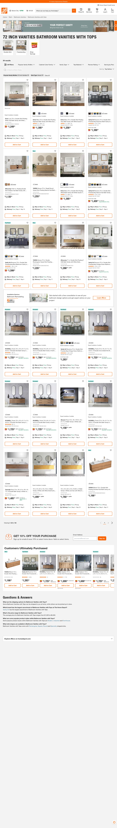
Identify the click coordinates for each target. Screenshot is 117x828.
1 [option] (104, 523)
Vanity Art (6, 609)
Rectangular (33, 626)
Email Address (77, 535)
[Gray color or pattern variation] (39, 113)
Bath (10, 17)
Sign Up (102, 538)
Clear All (47, 75)
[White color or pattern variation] (37, 113)
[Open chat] (115, 26)
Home (5, 17)
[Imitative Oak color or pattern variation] (6, 184)
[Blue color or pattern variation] (95, 113)
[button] (106, 69)
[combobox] (53, 11)
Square (40, 626)
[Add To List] (27, 80)
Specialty (54, 626)
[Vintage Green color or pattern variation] (97, 113)
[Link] (16, 113)
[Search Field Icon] (74, 11)
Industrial (56, 620)
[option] (112, 523)
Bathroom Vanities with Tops (37, 17)
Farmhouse (66, 620)
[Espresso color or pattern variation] (34, 113)
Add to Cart (17, 144)
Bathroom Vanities (20, 17)
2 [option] (108, 523)
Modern (50, 620)
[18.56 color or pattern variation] (9, 184)
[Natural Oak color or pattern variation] (92, 113)
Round (45, 626)
